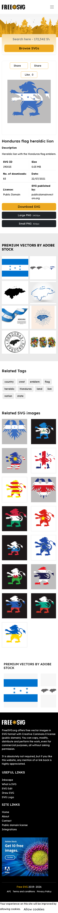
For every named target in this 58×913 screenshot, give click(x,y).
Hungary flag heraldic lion (14, 525)
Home (5, 812)
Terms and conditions (24, 891)
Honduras (26, 388)
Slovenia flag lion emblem (14, 554)
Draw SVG (8, 792)
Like (29, 74)
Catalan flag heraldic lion (14, 496)
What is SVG (9, 784)
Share (17, 65)
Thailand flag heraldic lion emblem (43, 581)
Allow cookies (34, 909)
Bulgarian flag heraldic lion (43, 612)
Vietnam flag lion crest (43, 525)
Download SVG (29, 207)
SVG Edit (7, 788)
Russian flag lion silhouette (14, 612)
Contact (6, 820)
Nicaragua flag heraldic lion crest (43, 436)
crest (22, 381)
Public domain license (15, 825)
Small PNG (29, 223)
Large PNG (29, 215)
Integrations (9, 829)
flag (47, 381)
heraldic (9, 388)
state (20, 396)
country (9, 381)
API (9, 891)
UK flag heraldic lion (43, 467)
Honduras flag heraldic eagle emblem (14, 436)
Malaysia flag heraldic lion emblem (14, 465)
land (39, 388)
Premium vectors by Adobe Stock (28, 247)
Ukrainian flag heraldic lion (14, 641)
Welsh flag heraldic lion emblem (14, 581)
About (5, 816)
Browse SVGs (29, 48)
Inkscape (7, 779)
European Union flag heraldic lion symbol (43, 550)
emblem (35, 381)
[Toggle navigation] (52, 7)
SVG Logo (8, 797)
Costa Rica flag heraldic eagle (43, 494)
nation (8, 396)
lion (49, 388)
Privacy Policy (44, 891)
